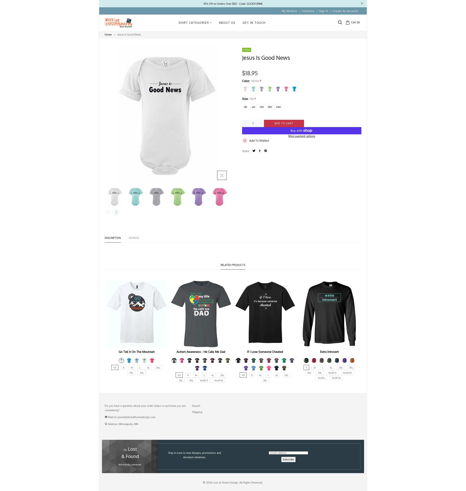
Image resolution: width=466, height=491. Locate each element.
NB (245, 107)
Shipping (197, 412)
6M (253, 107)
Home (108, 34)
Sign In (323, 11)
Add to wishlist (259, 140)
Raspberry (286, 89)
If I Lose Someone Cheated (265, 352)
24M (278, 107)
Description (113, 237)
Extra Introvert (329, 352)
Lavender (278, 89)
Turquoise (294, 89)
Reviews (134, 237)
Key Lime (270, 89)
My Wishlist (289, 11)
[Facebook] (259, 151)
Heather (261, 89)
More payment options (301, 136)
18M (270, 107)
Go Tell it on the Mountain (137, 352)
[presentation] (107, 212)
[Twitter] (253, 151)
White (245, 89)
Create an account (345, 11)
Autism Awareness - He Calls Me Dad (201, 352)
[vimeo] (265, 151)
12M (262, 107)
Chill (253, 89)
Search (196, 405)
